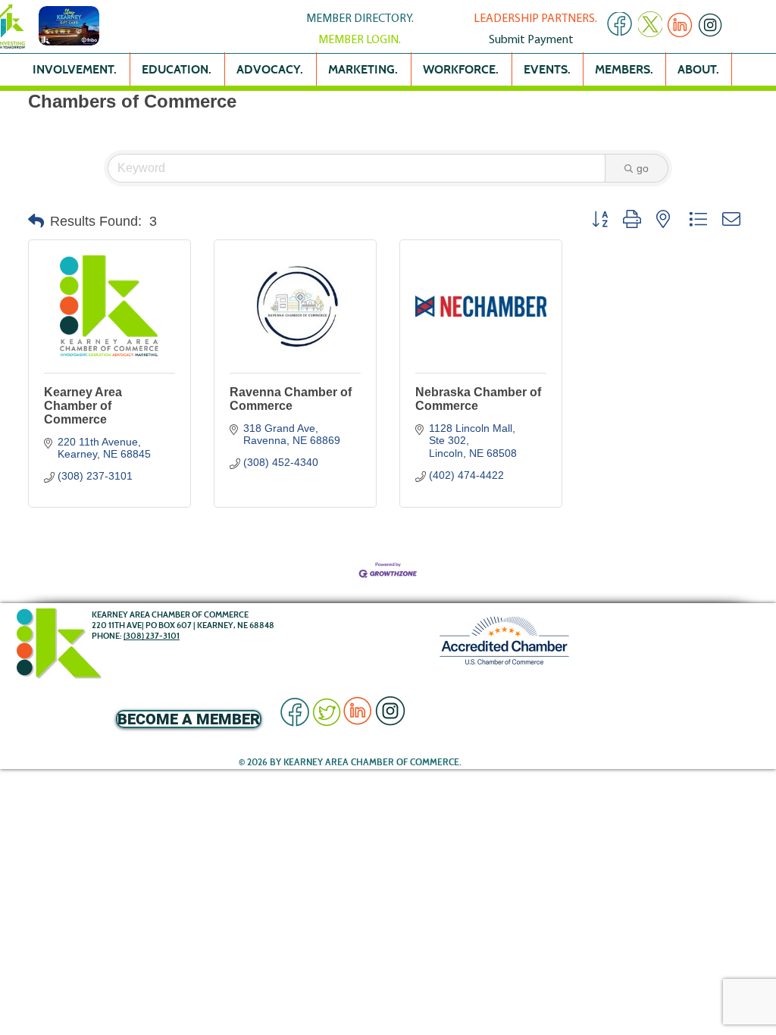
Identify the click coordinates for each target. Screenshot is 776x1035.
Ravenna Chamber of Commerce (291, 399)
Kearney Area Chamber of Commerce (83, 406)
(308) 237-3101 (152, 635)
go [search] (643, 168)
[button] (36, 221)
